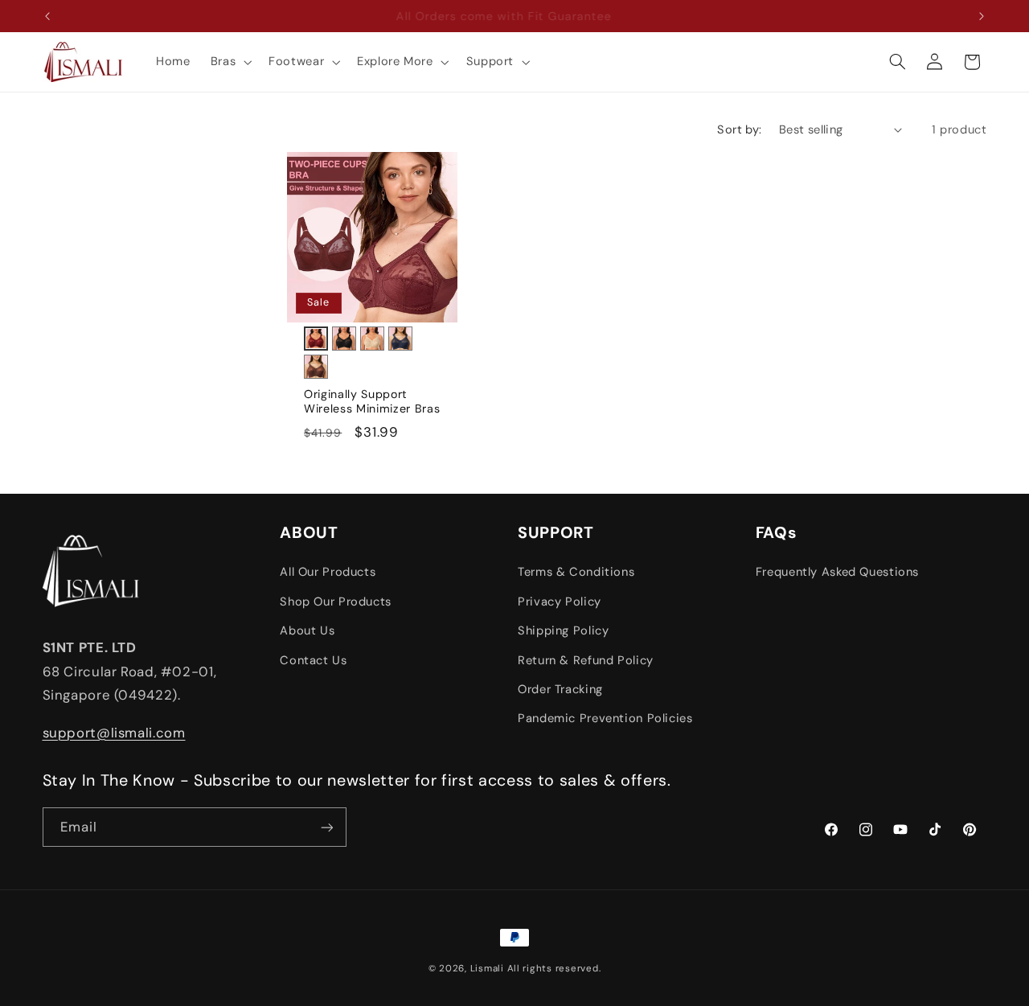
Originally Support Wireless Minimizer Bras (372, 401)
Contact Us (313, 660)
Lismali (487, 969)
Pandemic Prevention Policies (605, 719)
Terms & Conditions (576, 573)
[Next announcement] (981, 16)
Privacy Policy (559, 601)
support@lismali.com (114, 732)
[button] (229, 62)
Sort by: (739, 129)
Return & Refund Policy (586, 660)
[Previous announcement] (47, 16)
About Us (307, 630)
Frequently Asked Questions (837, 573)
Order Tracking (560, 689)
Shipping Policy (563, 630)
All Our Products (327, 573)
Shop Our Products (336, 601)
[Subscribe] (326, 827)
